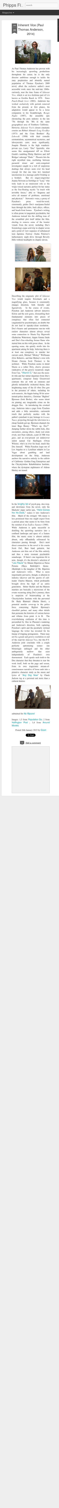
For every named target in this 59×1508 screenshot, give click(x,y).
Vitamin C (26, 372)
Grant (43, 729)
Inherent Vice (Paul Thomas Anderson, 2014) (31, 29)
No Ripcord (29, 713)
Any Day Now (30, 675)
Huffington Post (20, 722)
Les (18, 562)
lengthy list (23, 503)
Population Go (35, 719)
